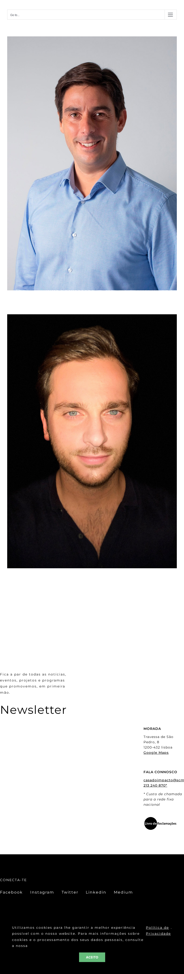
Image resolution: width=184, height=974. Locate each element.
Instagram (42, 892)
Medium (123, 892)
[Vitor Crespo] (92, 39)
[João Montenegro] (92, 317)
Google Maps (156, 752)
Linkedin (96, 892)
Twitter (70, 892)
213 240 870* (155, 785)
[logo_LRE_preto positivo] (160, 818)
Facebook (11, 892)
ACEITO (92, 957)
